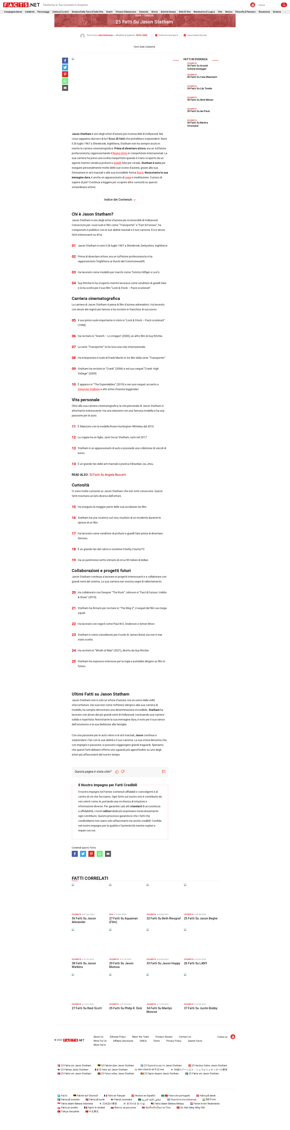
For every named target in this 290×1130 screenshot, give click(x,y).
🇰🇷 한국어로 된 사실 (134, 1103)
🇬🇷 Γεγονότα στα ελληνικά (181, 1099)
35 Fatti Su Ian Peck (198, 111)
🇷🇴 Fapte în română (94, 1107)
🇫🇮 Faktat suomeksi (121, 1099)
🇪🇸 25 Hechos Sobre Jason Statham (207, 1065)
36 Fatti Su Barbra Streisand (197, 124)
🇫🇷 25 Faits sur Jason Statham (111, 1069)
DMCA (143, 1040)
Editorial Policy (118, 1036)
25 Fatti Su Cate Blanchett (202, 77)
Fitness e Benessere (126, 12)
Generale (143, 12)
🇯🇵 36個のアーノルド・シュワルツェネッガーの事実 (198, 1069)
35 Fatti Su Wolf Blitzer (200, 99)
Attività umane (168, 12)
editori (107, 811)
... (285, 12)
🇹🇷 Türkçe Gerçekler (68, 1111)
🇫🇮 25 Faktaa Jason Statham (72, 1069)
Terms (156, 1040)
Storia (154, 12)
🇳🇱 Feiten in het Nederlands (205, 1103)
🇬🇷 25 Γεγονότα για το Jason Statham (161, 1065)
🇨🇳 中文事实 (92, 1111)
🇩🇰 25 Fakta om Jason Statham (74, 1065)
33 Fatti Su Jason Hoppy (163, 963)
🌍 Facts (62, 1095)
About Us (98, 1036)
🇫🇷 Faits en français (114, 1095)
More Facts (99, 1044)
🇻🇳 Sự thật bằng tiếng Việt (191, 1107)
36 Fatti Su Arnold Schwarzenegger (197, 67)
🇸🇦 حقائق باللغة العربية (149, 1099)
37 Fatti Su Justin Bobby (201, 1008)
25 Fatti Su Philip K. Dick (125, 1008)
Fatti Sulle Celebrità (144, 46)
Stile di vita (185, 12)
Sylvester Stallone (89, 389)
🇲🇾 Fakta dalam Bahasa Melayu (167, 1103)
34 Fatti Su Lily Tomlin (199, 88)
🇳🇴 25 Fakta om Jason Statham (74, 1073)
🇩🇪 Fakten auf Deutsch (85, 1095)
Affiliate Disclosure (123, 1040)
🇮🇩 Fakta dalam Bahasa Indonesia (75, 1103)
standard (136, 806)
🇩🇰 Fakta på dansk (206, 1095)
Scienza (277, 12)
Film (220, 12)
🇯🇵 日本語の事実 (108, 1103)
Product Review (163, 1036)
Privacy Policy (173, 1040)
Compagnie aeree (13, 12)
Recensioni (264, 12)
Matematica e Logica (204, 12)
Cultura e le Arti (60, 12)
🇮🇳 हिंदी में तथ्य (209, 1099)
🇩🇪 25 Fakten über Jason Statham (116, 1065)
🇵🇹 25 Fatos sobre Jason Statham (116, 1073)
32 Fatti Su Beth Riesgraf (164, 918)
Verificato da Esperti (168, 35)
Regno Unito (120, 153)
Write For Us (100, 1040)
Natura (228, 12)
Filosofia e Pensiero (245, 12)
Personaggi (43, 12)
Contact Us (185, 1036)
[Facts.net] (21, 4)
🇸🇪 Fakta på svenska (68, 1099)
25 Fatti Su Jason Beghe (201, 918)
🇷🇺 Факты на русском (123, 1107)
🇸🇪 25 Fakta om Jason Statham (202, 1073)
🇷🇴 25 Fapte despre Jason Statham (160, 1073)
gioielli (117, 162)
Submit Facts (195, 1040)
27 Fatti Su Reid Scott (87, 1008)
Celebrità (29, 12)
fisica (140, 172)
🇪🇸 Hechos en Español (143, 1095)
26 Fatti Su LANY (195, 963)
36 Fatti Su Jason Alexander (84, 920)
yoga (128, 177)
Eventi (109, 12)
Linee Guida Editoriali (197, 35)
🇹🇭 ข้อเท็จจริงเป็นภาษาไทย (156, 1107)
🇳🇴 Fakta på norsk (95, 1099)
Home (138, 15)
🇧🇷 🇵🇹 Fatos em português (175, 1095)
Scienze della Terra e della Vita (87, 12)
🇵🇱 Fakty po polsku (67, 1107)
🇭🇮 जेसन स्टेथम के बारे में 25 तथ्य (149, 1069)
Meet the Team (140, 1036)
